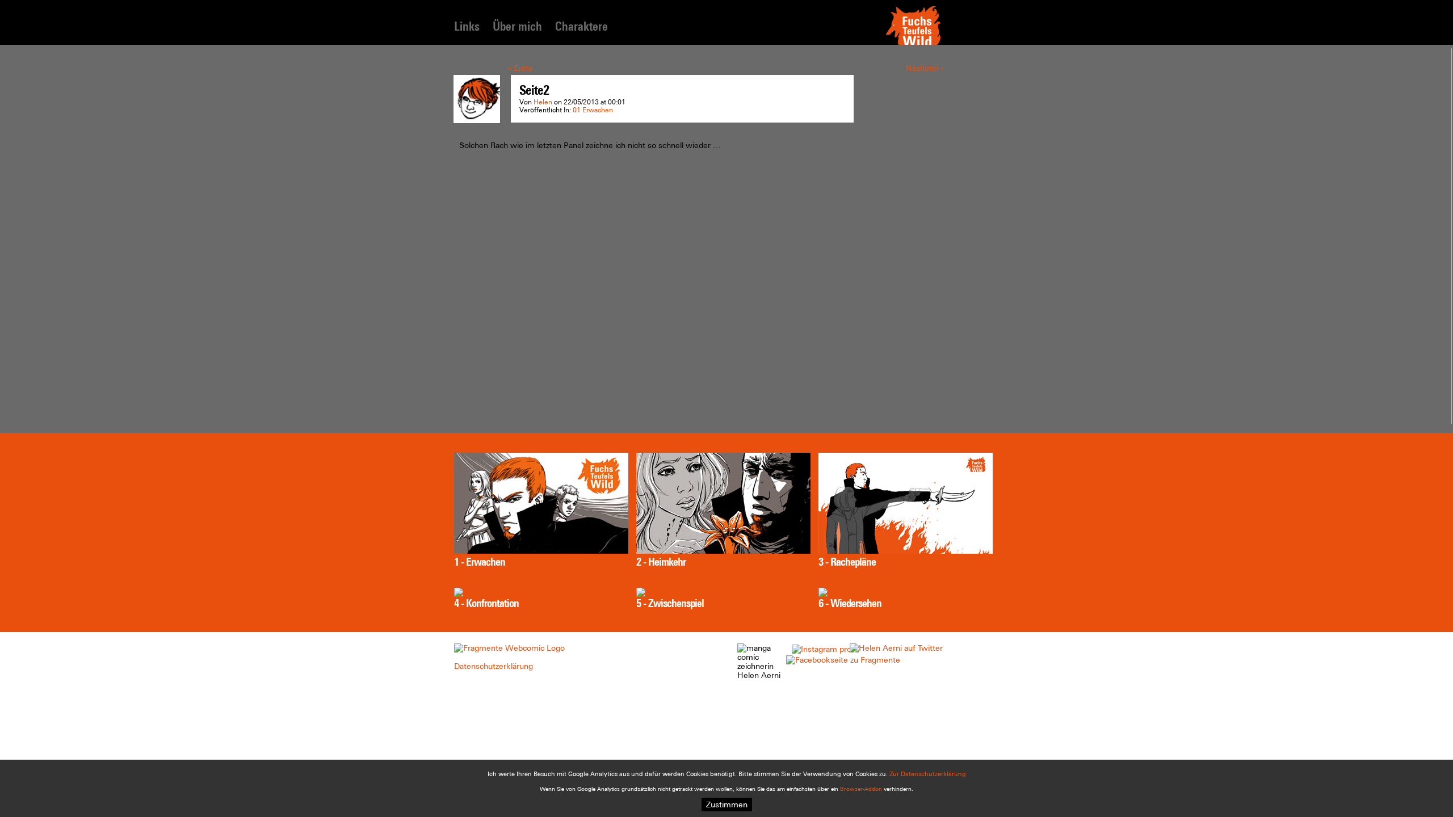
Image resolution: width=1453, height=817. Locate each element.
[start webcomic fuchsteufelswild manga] (913, 43)
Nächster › (924, 68)
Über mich (517, 26)
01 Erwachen (593, 110)
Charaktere (581, 26)
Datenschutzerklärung (493, 666)
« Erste (520, 68)
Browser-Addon (861, 789)
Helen (543, 102)
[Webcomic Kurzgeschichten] (509, 647)
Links (467, 26)
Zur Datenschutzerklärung (927, 773)
